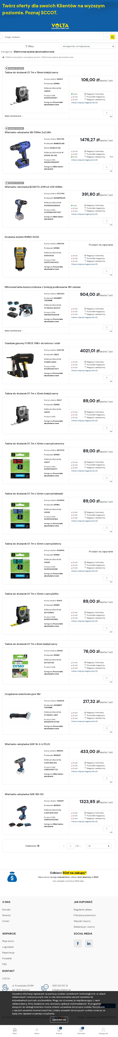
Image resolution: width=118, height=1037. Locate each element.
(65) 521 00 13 (60, 985)
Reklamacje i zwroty (84, 926)
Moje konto (8, 941)
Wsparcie (9, 933)
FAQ (4, 964)
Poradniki (7, 958)
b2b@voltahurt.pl (61, 990)
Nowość (6, 915)
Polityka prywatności (85, 915)
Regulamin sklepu (83, 909)
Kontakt (6, 909)
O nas (6, 902)
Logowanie (8, 947)
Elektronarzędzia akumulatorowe (57, 57)
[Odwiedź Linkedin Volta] (89, 943)
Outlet (5, 921)
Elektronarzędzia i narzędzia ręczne (23, 57)
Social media (83, 933)
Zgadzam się (59, 1019)
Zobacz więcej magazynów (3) (84, 102)
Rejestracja (8, 952)
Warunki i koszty (82, 921)
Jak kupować (83, 902)
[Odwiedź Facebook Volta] (78, 943)
